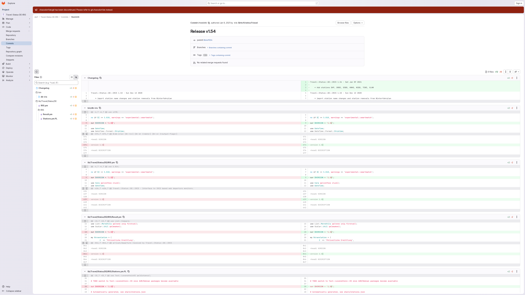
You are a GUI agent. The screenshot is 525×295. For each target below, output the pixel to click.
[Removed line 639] (84, 199)
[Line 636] (84, 191)
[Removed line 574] (84, 145)
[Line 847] (84, 262)
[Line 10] (84, 125)
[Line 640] (84, 202)
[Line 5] (304, 93)
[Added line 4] (304, 90)
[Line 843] (84, 251)
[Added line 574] (304, 145)
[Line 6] (304, 96)
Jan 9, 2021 (225, 23)
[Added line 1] (304, 82)
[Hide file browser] (36, 72)
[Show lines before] (85, 112)
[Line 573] (84, 142)
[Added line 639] (304, 199)
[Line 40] (84, 292)
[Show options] (516, 78)
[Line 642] (84, 207)
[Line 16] (84, 226)
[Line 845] (84, 256)
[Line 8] (84, 120)
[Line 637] (84, 194)
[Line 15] (84, 223)
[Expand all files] (505, 72)
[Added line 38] (304, 286)
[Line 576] (84, 150)
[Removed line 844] (84, 254)
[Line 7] (304, 98)
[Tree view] (76, 77)
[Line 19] (84, 234)
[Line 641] (84, 204)
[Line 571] (84, 136)
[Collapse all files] (510, 72)
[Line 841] (84, 245)
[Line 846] (84, 259)
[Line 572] (84, 139)
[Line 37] (84, 283)
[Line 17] (84, 229)
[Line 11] (84, 128)
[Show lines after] (85, 101)
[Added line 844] (304, 254)
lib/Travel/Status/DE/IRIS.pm (101, 162)
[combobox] (516, 72)
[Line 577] (84, 153)
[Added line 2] (304, 85)
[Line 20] (84, 237)
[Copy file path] (100, 78)
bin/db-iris (93, 108)
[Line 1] (84, 93)
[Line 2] (84, 96)
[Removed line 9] (84, 123)
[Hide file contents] (85, 78)
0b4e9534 (208, 40)
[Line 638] (84, 196)
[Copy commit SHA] (209, 23)
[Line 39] (84, 289)
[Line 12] (84, 131)
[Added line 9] (304, 123)
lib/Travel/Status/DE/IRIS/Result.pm (104, 217)
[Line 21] (84, 240)
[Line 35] (84, 278)
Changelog (93, 78)
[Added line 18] (304, 232)
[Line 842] (84, 248)
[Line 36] (84, 281)
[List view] (71, 77)
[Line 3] (84, 98)
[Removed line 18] (84, 232)
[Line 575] (84, 147)
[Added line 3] (304, 87)
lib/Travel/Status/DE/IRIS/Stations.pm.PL (107, 271)
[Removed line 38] (84, 286)
